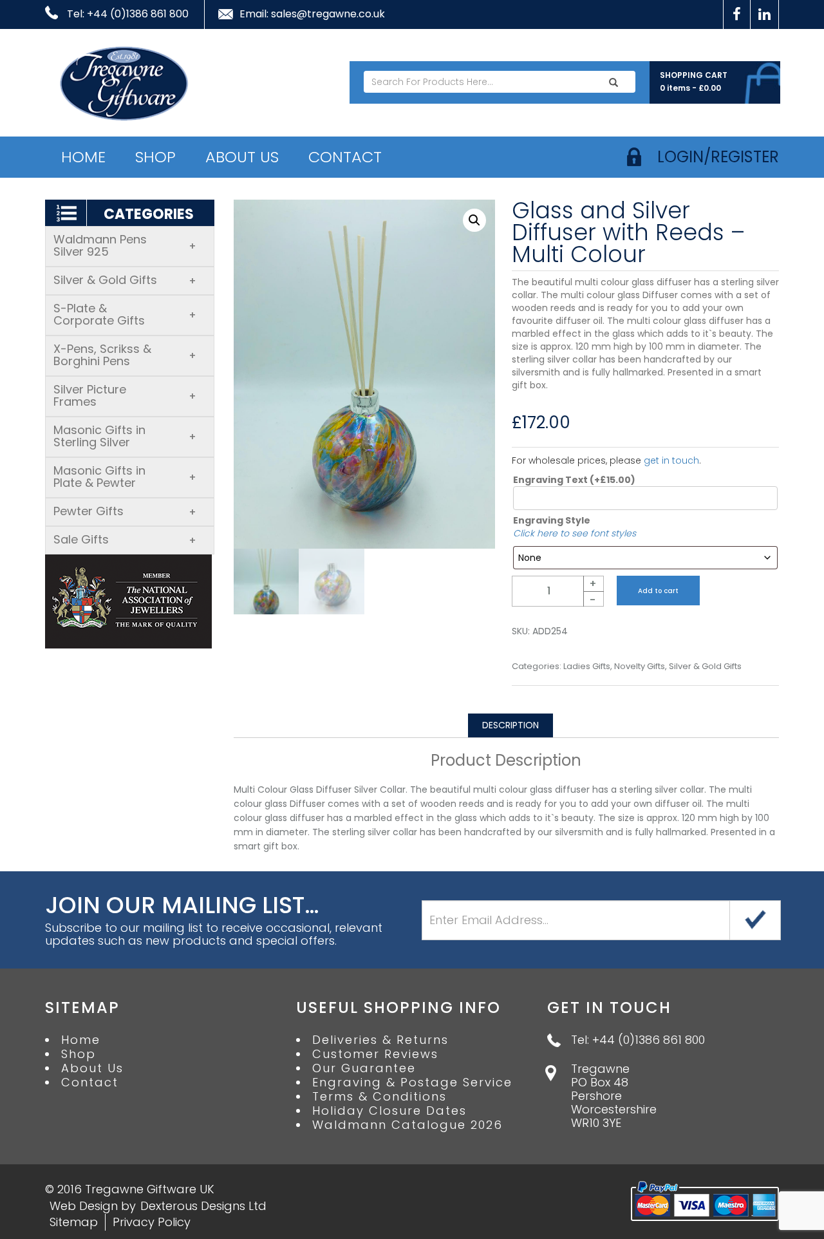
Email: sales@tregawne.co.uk (312, 14)
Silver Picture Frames (124, 395)
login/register (718, 156)
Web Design (84, 1206)
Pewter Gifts (124, 511)
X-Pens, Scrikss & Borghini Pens (124, 355)
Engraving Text (574, 479)
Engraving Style (551, 520)
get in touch (671, 460)
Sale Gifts (124, 539)
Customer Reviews (375, 1054)
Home (83, 156)
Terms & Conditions (379, 1097)
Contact (345, 156)
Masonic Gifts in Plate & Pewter (124, 476)
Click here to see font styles (574, 533)
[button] (474, 220)
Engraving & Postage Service (412, 1082)
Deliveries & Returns (380, 1040)
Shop (155, 156)
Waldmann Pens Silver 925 (124, 245)
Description (510, 725)
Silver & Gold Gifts (124, 280)
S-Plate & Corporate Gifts (124, 314)
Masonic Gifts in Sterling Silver (124, 436)
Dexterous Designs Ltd (203, 1206)
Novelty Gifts (639, 666)
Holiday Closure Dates (389, 1111)
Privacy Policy (152, 1222)
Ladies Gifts (586, 666)
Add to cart (658, 591)
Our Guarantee (364, 1068)
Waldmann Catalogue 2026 (407, 1125)
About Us (242, 156)
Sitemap (74, 1222)
